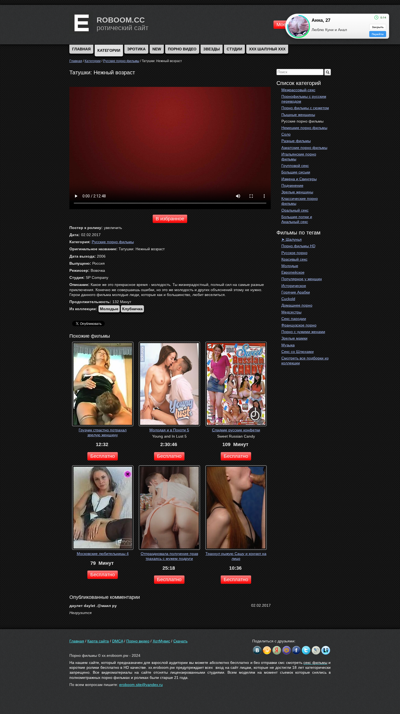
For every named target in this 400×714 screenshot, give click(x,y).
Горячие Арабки (295, 292)
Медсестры (291, 312)
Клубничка (132, 309)
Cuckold (288, 299)
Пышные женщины (298, 114)
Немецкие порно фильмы (304, 128)
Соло (286, 134)
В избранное (170, 218)
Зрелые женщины (297, 192)
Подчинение (292, 185)
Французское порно (298, 325)
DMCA (117, 641)
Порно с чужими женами (303, 331)
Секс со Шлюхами (297, 351)
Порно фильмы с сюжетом (305, 108)
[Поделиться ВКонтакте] (257, 650)
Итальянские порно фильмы (298, 156)
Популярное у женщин (301, 279)
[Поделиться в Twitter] (306, 650)
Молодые (289, 266)
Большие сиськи (295, 172)
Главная (76, 641)
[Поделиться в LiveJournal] (316, 650)
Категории (108, 50)
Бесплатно (102, 456)
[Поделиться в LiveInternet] (325, 650)
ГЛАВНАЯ (81, 49)
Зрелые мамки (294, 338)
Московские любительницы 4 (103, 553)
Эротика (136, 49)
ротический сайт (122, 28)
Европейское (292, 272)
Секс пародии (293, 318)
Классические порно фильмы (299, 201)
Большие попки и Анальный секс (296, 219)
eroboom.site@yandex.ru (141, 684)
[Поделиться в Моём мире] (286, 650)
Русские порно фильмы (302, 121)
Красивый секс (294, 259)
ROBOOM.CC (121, 20)
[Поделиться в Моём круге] (276, 650)
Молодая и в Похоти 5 (169, 430)
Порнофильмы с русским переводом (303, 98)
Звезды (211, 49)
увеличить (113, 227)
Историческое (293, 285)
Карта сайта (98, 641)
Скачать (180, 641)
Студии (234, 49)
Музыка (288, 345)
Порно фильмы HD (298, 246)
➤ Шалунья (291, 239)
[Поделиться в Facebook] (296, 650)
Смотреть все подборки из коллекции (304, 360)
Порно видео (182, 49)
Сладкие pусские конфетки (236, 430)
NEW (156, 49)
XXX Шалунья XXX (267, 49)
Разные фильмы (296, 141)
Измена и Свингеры (299, 179)
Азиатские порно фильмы (304, 147)
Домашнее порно (296, 305)
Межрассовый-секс (298, 90)
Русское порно (294, 253)
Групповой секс (295, 165)
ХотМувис (161, 641)
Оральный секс (295, 210)
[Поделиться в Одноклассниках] (267, 650)
